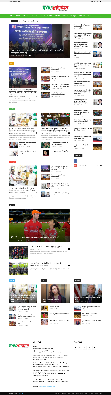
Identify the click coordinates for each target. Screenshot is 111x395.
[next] (99, 21)
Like (101, 161)
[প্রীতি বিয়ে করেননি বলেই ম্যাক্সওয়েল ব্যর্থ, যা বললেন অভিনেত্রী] (39, 225)
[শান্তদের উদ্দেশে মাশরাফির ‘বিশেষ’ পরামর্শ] (18, 268)
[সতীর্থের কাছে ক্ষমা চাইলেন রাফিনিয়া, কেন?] (18, 252)
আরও (89, 16)
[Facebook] (89, 1)
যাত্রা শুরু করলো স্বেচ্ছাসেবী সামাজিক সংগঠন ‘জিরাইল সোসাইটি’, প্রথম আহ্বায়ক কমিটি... (82, 35)
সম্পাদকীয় (82, 16)
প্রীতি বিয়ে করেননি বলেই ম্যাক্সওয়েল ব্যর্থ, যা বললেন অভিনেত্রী (35, 237)
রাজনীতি (34, 16)
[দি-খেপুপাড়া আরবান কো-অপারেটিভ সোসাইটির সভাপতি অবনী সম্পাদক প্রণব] (97, 54)
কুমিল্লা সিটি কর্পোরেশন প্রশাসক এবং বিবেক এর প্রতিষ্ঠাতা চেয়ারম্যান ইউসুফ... (23, 130)
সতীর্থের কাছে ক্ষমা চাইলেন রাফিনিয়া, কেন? (46, 247)
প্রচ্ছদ (12, 16)
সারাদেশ (49, 16)
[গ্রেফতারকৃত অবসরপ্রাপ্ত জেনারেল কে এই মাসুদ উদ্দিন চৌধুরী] (45, 145)
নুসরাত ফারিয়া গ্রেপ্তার (54, 306)
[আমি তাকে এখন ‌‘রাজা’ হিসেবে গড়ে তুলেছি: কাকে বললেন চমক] (44, 322)
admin (12, 55)
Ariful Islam (21, 393)
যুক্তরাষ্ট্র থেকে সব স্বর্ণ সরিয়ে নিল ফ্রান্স (90, 313)
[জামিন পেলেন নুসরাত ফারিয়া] (55, 293)
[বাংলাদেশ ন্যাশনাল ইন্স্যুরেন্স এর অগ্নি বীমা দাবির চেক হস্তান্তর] (97, 130)
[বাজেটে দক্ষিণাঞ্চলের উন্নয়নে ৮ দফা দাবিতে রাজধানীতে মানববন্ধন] (45, 95)
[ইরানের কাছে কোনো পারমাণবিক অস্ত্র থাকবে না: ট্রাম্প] (13, 145)
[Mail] (94, 1)
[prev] (96, 21)
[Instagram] (92, 1)
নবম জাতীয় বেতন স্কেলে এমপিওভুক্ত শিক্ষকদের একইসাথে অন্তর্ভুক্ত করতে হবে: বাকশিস (23, 92)
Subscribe (99, 165)
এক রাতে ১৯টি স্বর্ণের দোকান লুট (27, 21)
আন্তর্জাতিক (26, 16)
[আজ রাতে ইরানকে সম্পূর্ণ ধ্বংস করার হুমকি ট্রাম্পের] (77, 322)
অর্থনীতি (57, 16)
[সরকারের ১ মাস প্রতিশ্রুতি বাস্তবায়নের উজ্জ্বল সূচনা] (13, 153)
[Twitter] (97, 1)
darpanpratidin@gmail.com (47, 386)
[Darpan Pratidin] (55, 8)
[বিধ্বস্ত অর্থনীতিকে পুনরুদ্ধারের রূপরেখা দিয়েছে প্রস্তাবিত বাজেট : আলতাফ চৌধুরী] (45, 87)
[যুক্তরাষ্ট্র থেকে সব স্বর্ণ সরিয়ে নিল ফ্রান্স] (97, 147)
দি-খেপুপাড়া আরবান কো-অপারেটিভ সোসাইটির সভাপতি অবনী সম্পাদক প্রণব (82, 53)
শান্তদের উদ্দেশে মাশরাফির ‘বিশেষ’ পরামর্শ (45, 263)
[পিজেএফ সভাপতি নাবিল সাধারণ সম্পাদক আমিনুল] (97, 27)
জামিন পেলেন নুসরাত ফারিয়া (51, 299)
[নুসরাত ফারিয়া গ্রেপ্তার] (44, 308)
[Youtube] (100, 1)
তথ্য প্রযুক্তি (73, 16)
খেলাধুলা (65, 16)
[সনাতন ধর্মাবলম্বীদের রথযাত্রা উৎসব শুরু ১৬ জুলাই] (45, 79)
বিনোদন (42, 16)
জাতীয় (18, 16)
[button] (100, 16)
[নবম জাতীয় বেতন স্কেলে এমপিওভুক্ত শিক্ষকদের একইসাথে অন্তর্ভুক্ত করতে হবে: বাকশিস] (39, 41)
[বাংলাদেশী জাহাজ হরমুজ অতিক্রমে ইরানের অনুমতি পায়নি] (97, 139)
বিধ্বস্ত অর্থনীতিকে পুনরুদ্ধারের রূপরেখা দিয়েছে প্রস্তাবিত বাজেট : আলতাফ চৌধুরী (55, 130)
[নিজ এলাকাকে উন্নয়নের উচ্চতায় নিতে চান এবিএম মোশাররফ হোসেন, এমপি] (45, 153)
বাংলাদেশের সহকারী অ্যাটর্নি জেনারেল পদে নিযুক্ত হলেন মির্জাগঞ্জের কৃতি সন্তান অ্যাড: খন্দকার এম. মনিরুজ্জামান (27, 308)
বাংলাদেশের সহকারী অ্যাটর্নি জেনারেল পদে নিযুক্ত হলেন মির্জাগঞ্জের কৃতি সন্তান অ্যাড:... (81, 44)
